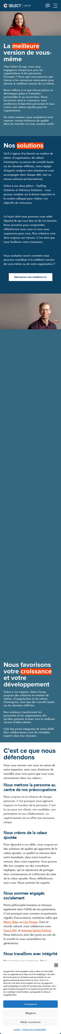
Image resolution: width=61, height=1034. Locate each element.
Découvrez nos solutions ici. (30, 277)
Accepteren (30, 1004)
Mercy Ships (11, 922)
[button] (56, 965)
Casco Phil (10, 930)
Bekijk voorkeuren (30, 1022)
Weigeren (30, 1013)
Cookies (17, 1029)
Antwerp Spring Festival (36, 930)
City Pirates (30, 922)
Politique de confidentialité (34, 1029)
